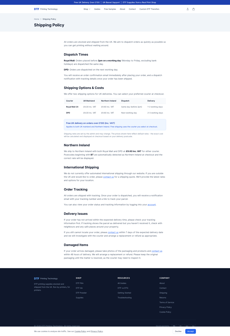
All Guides (122, 283)
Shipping (163, 293)
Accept (190, 331)
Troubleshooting (125, 297)
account (152, 204)
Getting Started (124, 293)
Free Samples (110, 9)
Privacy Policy (165, 307)
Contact (132, 9)
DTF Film (79, 283)
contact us (108, 176)
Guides (97, 9)
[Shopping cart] (193, 9)
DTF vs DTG (123, 288)
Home (36, 19)
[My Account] (187, 9)
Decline (178, 331)
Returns (162, 297)
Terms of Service (166, 302)
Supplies (79, 297)
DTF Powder (81, 293)
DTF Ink (79, 288)
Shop (86, 9)
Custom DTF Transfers (149, 9)
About (122, 9)
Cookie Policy (165, 312)
